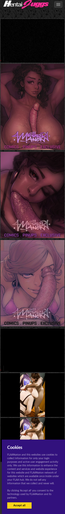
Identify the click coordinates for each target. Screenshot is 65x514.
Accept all (19, 505)
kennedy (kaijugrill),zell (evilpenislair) (33, 55)
